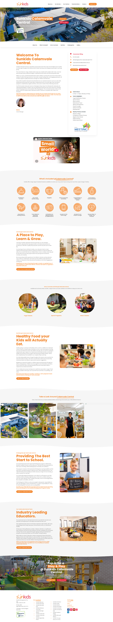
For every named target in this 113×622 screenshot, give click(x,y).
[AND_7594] (70, 437)
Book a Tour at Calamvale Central (25, 269)
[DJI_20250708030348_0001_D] (14, 437)
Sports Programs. (56, 315)
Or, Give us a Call (61, 580)
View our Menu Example (23, 378)
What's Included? (44, 45)
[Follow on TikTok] (77, 610)
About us (50, 4)
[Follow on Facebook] (68, 609)
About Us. (35, 45)
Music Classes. (84, 315)
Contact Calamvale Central (24, 547)
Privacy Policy (70, 607)
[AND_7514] (42, 437)
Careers (84, 4)
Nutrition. (63, 45)
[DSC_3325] (98, 404)
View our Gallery (64, 22)
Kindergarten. (71, 45)
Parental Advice (75, 4)
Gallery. (78, 45)
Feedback (69, 605)
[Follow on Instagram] (71, 609)
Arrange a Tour (51, 580)
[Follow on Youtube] (74, 609)
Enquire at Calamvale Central (24, 491)
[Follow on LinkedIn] (68, 612)
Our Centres (66, 4)
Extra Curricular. (54, 45)
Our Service (58, 4)
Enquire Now (93, 4)
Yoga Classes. (28, 315)
